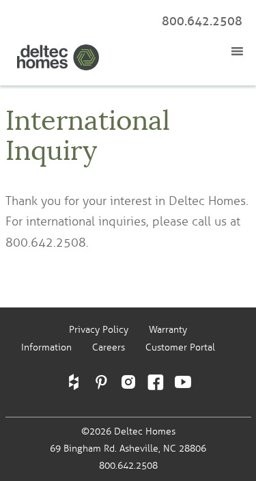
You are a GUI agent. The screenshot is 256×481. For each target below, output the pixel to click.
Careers (108, 347)
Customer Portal (180, 347)
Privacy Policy (98, 329)
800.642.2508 (202, 21)
